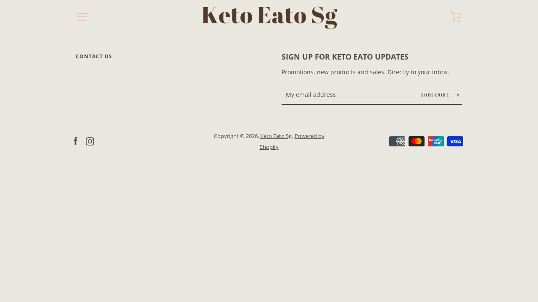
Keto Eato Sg (276, 136)
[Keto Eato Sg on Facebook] (75, 141)
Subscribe (436, 95)
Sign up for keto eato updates (345, 57)
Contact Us (94, 56)
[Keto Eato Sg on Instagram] (90, 141)
